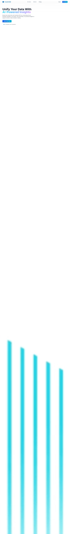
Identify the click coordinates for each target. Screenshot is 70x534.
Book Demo (65, 1)
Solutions (34, 1)
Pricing (40, 1)
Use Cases (29, 1)
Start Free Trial (7, 21)
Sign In (59, 1)
